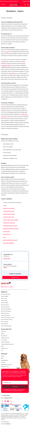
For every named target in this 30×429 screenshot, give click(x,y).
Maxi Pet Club (4, 335)
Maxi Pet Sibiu (4, 300)
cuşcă (6, 51)
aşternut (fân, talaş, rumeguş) (10, 220)
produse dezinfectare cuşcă (10, 240)
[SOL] (16, 405)
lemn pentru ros (7, 234)
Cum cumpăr (4, 340)
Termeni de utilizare (5, 342)
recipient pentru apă (8, 217)
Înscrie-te (15, 386)
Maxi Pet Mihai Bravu (5, 294)
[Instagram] (5, 401)
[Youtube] (8, 401)
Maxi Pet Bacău (4, 323)
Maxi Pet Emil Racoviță (6, 325)
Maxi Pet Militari (4, 296)
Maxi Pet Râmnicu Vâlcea (6, 319)
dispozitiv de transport (9, 208)
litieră (3, 61)
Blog (2, 358)
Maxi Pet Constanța (5, 315)
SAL (2, 350)
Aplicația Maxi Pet (5, 337)
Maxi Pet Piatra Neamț (6, 309)
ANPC (2, 346)
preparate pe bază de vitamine (11, 228)
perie (4, 237)
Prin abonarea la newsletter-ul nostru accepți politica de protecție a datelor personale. (14, 390)
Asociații (3, 362)
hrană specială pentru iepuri (10, 225)
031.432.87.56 (6, 395)
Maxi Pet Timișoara (5, 307)
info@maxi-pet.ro (8, 398)
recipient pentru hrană (9, 214)
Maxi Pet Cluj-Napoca (6, 311)
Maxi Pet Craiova (5, 304)
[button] (28, 4)
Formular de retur (5, 366)
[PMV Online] (5, 407)
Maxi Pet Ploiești (4, 302)
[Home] (15, 283)
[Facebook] (2, 401)
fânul (5, 106)
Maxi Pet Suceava (5, 313)
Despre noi (3, 331)
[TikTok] (11, 401)
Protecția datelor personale (7, 344)
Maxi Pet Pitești (4, 321)
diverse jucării (6, 231)
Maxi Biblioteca (4, 360)
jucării (10, 73)
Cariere (2, 333)
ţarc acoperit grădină (8, 243)
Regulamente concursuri (6, 364)
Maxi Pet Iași (4, 298)
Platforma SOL (4, 348)
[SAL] (16, 409)
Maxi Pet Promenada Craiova (7, 317)
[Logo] (14, 4)
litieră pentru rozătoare (9, 222)
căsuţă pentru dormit (8, 211)
